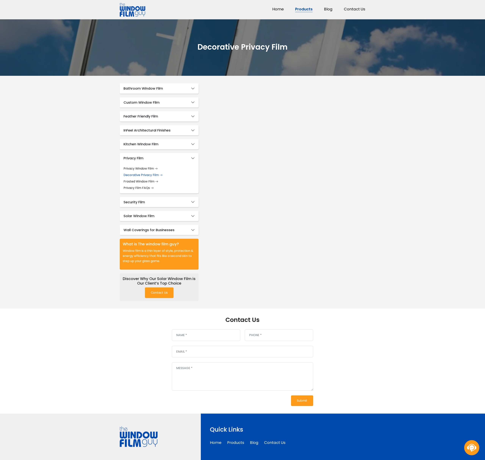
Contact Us (354, 9)
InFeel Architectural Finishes (147, 130)
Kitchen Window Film (141, 144)
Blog (328, 9)
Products (304, 9)
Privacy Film (133, 158)
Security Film (134, 202)
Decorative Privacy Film (142, 175)
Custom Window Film (142, 102)
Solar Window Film (139, 216)
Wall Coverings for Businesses (149, 230)
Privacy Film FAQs (137, 188)
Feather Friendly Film (141, 116)
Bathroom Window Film (143, 88)
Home (278, 9)
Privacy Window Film (139, 168)
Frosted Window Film (139, 181)
